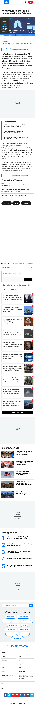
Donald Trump (13, 625)
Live (31, 2)
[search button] (31, 605)
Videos (3, 671)
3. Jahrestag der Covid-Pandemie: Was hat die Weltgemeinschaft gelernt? (16, 125)
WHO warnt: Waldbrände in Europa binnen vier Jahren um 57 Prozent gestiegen (15, 190)
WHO (16, 203)
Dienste (3, 684)
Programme (22, 671)
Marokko (24, 634)
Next (2, 664)
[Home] (2, 6)
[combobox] (17, 605)
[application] (17, 26)
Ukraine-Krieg (23, 616)
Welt (14, 6)
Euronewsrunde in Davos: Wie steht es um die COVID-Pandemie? (16, 138)
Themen (3, 652)
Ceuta (16, 621)
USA (24, 625)
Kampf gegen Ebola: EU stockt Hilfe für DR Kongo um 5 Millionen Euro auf (13, 196)
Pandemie (26, 203)
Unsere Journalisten (7, 675)
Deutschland (11, 629)
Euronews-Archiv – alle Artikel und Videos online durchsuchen (26, 676)
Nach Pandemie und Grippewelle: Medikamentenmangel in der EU (13, 131)
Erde (20, 660)
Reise (3, 667)
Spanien (6, 621)
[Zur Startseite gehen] (6, 2)
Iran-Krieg (10, 616)
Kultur (20, 667)
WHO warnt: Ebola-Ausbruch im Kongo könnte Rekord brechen (15, 184)
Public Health (27, 621)
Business (4, 660)
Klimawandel (24, 629)
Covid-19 (6, 203)
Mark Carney (17, 638)
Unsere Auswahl (10, 448)
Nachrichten (7, 6)
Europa (3, 656)
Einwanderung (12, 634)
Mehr (3, 688)
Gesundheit (22, 664)
